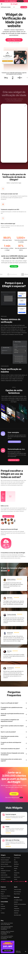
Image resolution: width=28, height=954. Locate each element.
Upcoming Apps (17, 915)
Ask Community (17, 891)
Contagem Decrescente (6, 862)
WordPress (16, 864)
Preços (2, 893)
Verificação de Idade (6, 7)
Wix (15, 859)
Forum (2, 904)
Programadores (4, 898)
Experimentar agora (13, 460)
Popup (2, 868)
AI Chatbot (3, 879)
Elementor (16, 866)
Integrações (16, 908)
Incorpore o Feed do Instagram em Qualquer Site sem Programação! (7, 932)
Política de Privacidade (18, 952)
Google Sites (16, 872)
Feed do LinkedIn (4, 864)
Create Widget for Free (14, 40)
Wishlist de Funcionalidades (20, 904)
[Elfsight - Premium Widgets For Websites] (14, 4)
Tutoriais (16, 906)
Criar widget (24, 7)
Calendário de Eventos (5, 870)
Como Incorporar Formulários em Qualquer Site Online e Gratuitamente (7, 937)
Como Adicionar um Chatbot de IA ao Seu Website (7, 924)
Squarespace (17, 857)
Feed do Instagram (5, 859)
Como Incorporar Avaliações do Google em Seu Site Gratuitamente (7, 928)
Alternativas (16, 910)
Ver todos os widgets (6, 881)
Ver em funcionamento (14, 441)
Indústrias (16, 912)
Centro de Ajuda (17, 889)
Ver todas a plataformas (20, 881)
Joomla (15, 879)
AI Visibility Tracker (18, 899)
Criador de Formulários (5, 877)
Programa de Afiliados (5, 896)
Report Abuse (17, 893)
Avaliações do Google (5, 857)
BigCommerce (17, 877)
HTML (15, 870)
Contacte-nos (4, 889)
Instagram (3, 908)
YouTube (2, 912)
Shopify (15, 868)
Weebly (15, 874)
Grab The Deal (7, 950)
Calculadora (3, 872)
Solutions (16, 902)
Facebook (3, 906)
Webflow (16, 862)
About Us (3, 891)
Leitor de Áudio (4, 874)
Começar (14, 793)
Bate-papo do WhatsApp (6, 866)
